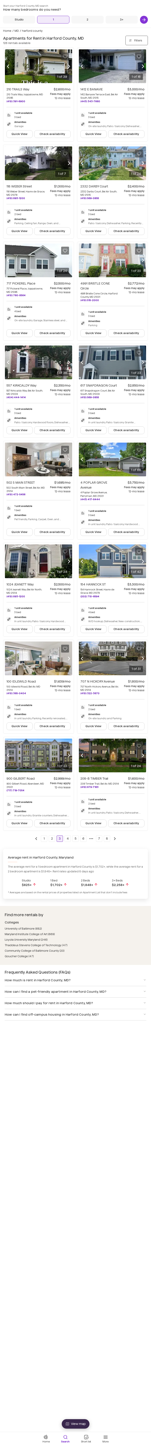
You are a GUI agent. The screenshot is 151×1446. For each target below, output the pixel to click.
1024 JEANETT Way (20, 584)
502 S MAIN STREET (20, 482)
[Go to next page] (115, 838)
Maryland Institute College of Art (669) (30, 934)
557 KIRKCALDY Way (21, 385)
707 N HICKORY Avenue (97, 681)
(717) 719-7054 (15, 790)
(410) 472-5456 (15, 494)
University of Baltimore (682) (23, 928)
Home (7, 30)
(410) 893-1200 (15, 198)
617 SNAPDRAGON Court (98, 385)
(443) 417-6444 (90, 499)
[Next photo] (69, 66)
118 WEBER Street (19, 186)
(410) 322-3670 (89, 693)
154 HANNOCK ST (93, 584)
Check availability (52, 134)
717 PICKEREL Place (20, 283)
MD (17, 30)
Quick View (19, 134)
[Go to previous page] (36, 838)
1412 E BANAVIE (91, 89)
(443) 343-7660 (90, 101)
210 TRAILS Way (17, 89)
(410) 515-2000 (89, 300)
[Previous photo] (8, 66)
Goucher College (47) (19, 956)
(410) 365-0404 (16, 693)
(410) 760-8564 (16, 295)
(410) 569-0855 (89, 198)
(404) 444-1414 (16, 397)
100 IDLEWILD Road (21, 681)
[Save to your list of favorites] (65, 56)
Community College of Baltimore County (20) (34, 950)
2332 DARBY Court (94, 186)
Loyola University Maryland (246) (26, 939)
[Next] (144, 20)
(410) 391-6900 (15, 101)
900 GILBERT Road (20, 778)
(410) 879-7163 (89, 787)
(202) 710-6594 (89, 596)
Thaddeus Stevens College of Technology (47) (36, 945)
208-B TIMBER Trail (94, 778)
